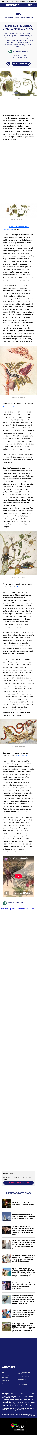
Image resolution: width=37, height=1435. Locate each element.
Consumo (17, 17)
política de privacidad (25, 1382)
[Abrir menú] (3, 5)
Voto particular (32, 1)
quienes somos (6, 1375)
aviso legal (21, 1379)
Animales (11, 17)
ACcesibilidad (22, 1384)
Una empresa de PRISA (18, 1425)
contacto (5, 1377)
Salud (5, 17)
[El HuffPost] (12, 5)
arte (32, 909)
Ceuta (11, 1)
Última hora (30, 5)
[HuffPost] (8, 1367)
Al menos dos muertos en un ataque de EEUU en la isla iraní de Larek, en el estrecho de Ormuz (23, 1216)
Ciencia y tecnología (20, 909)
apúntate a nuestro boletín (18, 1183)
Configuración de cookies (24, 1373)
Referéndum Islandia (20, 1)
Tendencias (5, 909)
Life (18, 14)
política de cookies (24, 1376)
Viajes (23, 17)
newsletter (6, 1380)
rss (3, 1383)
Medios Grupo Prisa (18, 1430)
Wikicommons (8, 406)
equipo (4, 1372)
